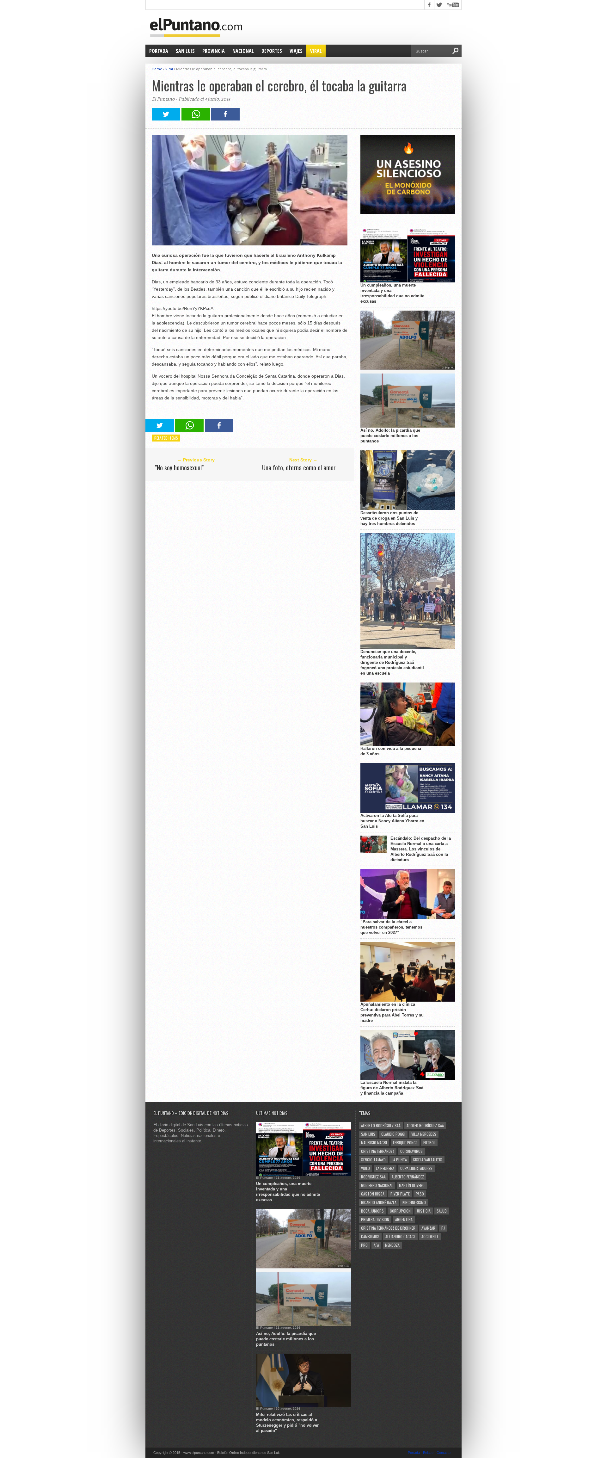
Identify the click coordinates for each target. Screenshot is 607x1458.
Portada (158, 50)
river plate (400, 1193)
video (365, 1168)
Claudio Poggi (393, 1134)
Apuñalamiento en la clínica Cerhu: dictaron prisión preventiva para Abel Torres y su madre (392, 1012)
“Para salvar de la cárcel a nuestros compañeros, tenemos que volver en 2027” (391, 927)
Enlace (428, 1453)
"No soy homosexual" (179, 467)
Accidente (429, 1236)
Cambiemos (370, 1236)
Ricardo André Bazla (378, 1202)
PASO (420, 1193)
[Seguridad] (407, 212)
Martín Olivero (412, 1185)
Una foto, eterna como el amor (299, 467)
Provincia (213, 50)
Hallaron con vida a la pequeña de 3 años (390, 751)
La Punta (399, 1159)
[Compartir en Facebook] (225, 118)
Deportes (271, 50)
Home (157, 68)
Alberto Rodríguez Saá (381, 1125)
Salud (442, 1211)
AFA (376, 1245)
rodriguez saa (373, 1176)
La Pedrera (385, 1168)
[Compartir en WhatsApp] (195, 118)
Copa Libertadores (416, 1168)
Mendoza (392, 1245)
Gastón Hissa (372, 1193)
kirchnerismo (414, 1202)
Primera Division (375, 1219)
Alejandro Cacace (400, 1236)
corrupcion (400, 1211)
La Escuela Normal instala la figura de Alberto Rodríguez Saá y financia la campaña (391, 1088)
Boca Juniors (372, 1211)
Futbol (429, 1142)
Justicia (424, 1211)
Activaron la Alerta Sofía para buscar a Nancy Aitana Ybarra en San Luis (392, 821)
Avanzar (428, 1228)
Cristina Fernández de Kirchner (388, 1228)
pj (443, 1228)
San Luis (185, 50)
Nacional (243, 50)
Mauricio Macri (374, 1142)
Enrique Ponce (405, 1142)
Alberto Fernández (408, 1176)
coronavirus (411, 1151)
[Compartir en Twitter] (166, 118)
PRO (364, 1245)
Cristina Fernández (377, 1151)
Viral (316, 50)
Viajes (296, 50)
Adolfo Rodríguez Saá (425, 1125)
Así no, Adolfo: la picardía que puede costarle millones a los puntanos (390, 435)
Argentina (404, 1219)
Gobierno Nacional (377, 1185)
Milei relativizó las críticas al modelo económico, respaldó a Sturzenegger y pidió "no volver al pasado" (287, 1422)
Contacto (444, 1453)
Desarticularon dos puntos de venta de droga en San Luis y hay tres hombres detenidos (389, 518)
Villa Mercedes (423, 1134)
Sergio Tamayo (373, 1159)
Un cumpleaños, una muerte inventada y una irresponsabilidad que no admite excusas (392, 293)
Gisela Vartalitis (427, 1159)
